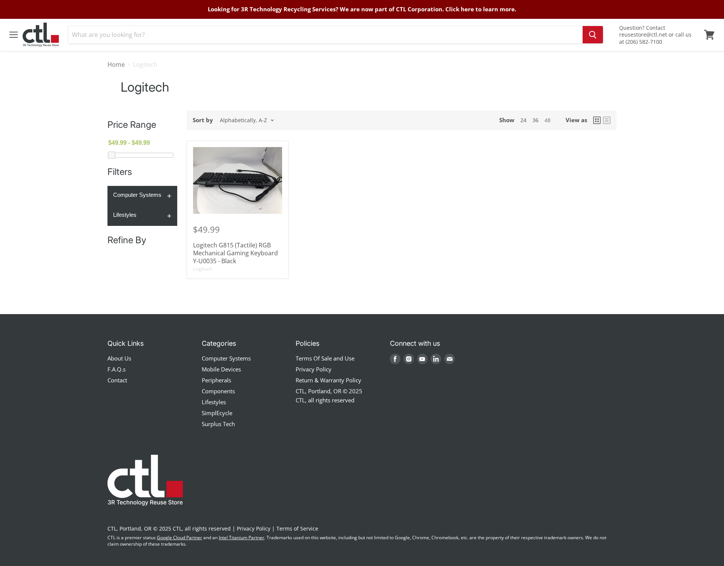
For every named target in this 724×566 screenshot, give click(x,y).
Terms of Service (297, 528)
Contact (117, 380)
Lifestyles (125, 215)
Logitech (202, 268)
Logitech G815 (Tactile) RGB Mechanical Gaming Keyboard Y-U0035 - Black (235, 253)
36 (535, 120)
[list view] (606, 120)
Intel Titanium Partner (241, 537)
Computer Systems (137, 195)
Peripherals (216, 380)
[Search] (593, 34)
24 (523, 120)
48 (548, 120)
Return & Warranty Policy (328, 380)
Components (218, 391)
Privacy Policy (313, 369)
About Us (119, 358)
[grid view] (597, 120)
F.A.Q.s (116, 369)
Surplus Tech (218, 424)
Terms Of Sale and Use (325, 358)
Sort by (203, 120)
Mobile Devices (221, 369)
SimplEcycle (217, 413)
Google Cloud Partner (179, 537)
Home (116, 64)
